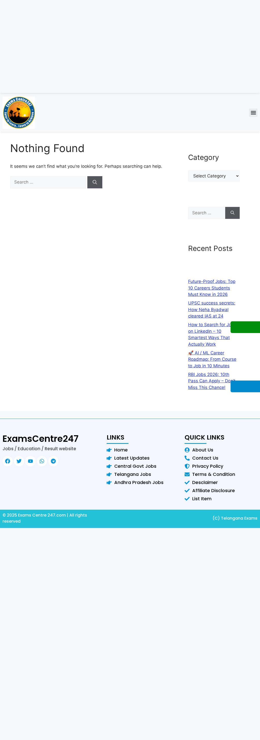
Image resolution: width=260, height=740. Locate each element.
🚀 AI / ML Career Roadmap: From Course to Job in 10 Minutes (212, 359)
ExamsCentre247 (40, 438)
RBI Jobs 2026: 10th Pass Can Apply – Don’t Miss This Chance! (211, 381)
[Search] (94, 182)
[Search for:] (48, 182)
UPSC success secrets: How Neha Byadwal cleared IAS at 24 (211, 309)
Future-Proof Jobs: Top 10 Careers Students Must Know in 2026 (211, 288)
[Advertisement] (130, 58)
